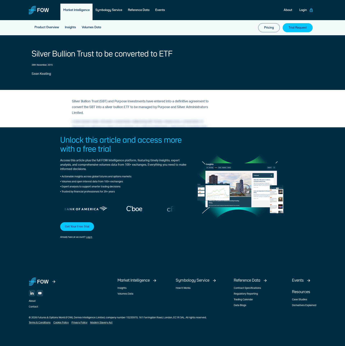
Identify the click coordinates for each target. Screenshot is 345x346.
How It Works (183, 288)
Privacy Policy (79, 322)
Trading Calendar (243, 299)
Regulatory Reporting (246, 294)
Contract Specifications (247, 288)
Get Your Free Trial (77, 226)
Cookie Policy (61, 322)
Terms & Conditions (39, 322)
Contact (33, 307)
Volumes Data (125, 294)
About (32, 301)
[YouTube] (40, 293)
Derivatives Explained (304, 305)
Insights (122, 288)
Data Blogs (240, 305)
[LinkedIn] (32, 293)
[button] (123, 230)
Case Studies (299, 299)
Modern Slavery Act (101, 322)
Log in (89, 237)
